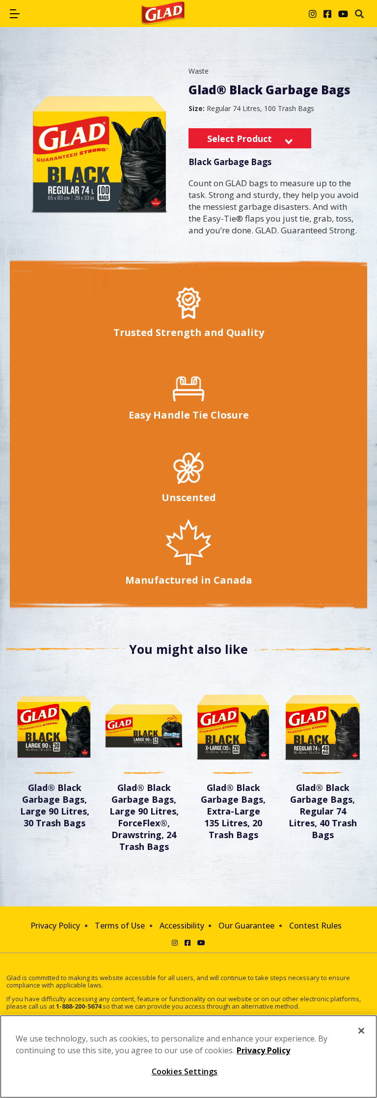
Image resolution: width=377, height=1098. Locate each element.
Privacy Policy (55, 925)
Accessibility (182, 925)
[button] (15, 14)
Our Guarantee (246, 925)
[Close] (361, 1031)
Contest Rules (315, 925)
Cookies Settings (185, 1071)
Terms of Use (120, 925)
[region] (188, 1056)
